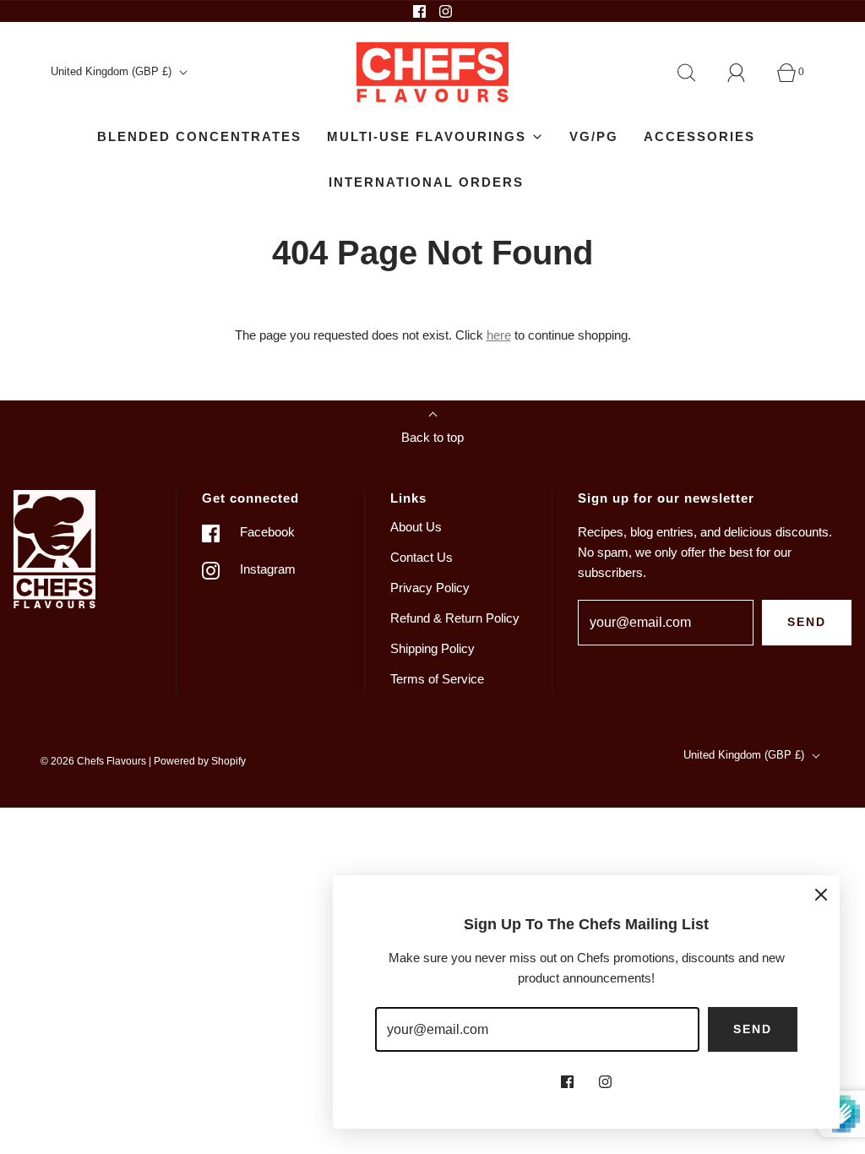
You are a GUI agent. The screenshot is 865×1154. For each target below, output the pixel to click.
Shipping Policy (432, 648)
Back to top (432, 437)
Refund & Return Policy (455, 618)
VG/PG (593, 136)
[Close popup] (821, 893)
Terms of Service (437, 679)
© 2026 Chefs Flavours (93, 761)
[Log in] (745, 72)
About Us (416, 527)
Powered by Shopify (200, 761)
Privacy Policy (430, 587)
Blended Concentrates (199, 136)
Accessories (699, 136)
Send (806, 622)
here (499, 335)
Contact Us (421, 557)
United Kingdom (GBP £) (113, 71)
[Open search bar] (696, 72)
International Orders (426, 182)
